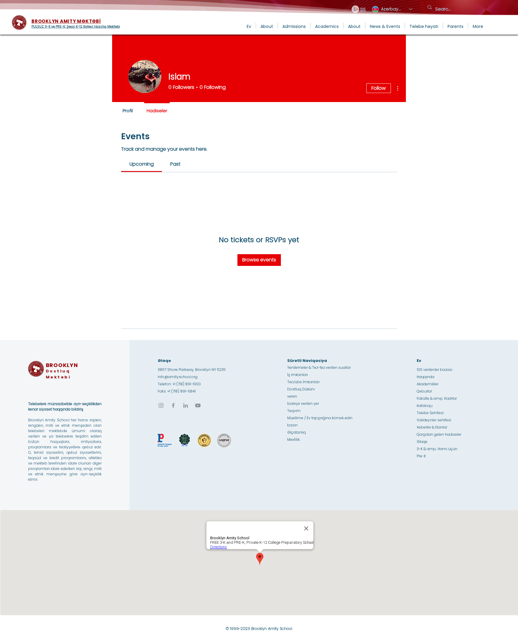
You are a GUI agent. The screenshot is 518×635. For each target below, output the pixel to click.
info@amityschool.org (178, 376)
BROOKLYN (62, 365)
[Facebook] (173, 405)
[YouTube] (198, 405)
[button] (267, 26)
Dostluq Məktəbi (58, 374)
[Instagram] (161, 405)
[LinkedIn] (185, 405)
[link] (142, 164)
